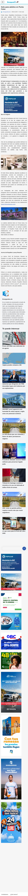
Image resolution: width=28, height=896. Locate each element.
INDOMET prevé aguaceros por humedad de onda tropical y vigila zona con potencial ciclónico (13, 411)
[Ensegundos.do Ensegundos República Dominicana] (12, 2)
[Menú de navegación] (2, 2)
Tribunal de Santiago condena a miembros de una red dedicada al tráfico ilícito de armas (13, 485)
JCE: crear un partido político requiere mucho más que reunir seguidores (12, 510)
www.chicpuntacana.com (8, 204)
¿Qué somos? (14, 894)
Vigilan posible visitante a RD (11, 365)
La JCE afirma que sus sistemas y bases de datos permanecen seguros (13, 436)
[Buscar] (24, 548)
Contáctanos (4, 894)
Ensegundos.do (6, 11)
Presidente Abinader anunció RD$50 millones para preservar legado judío (14, 462)
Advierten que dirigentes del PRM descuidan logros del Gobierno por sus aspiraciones (13, 386)
